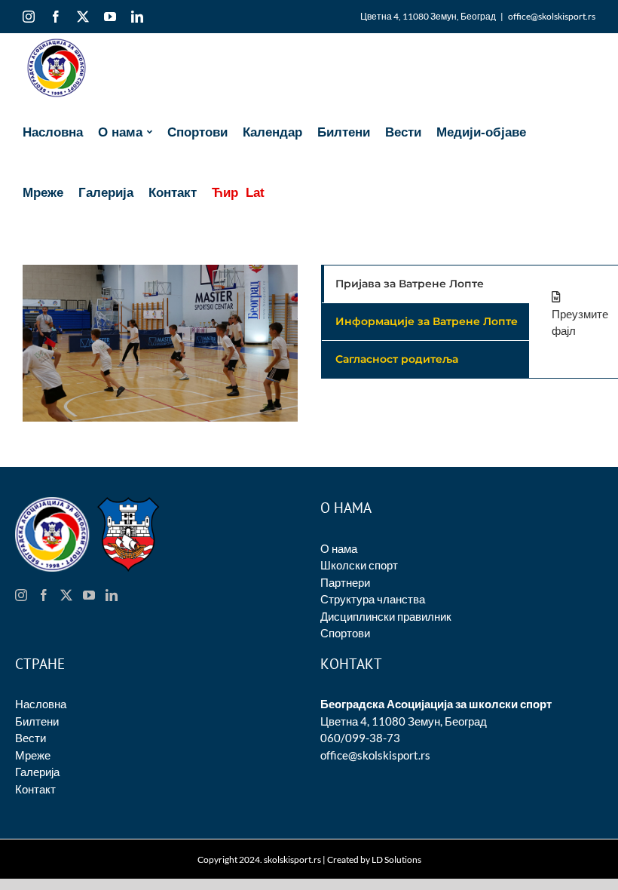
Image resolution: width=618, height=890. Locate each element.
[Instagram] (21, 595)
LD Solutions (396, 859)
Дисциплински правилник (385, 616)
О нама (338, 548)
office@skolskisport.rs (551, 16)
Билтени (37, 721)
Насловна (40, 703)
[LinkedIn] (112, 595)
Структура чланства (372, 599)
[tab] (425, 283)
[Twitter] (66, 595)
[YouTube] (89, 595)
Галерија (37, 771)
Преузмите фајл (580, 322)
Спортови (345, 633)
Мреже (32, 755)
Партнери (345, 582)
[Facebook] (44, 595)
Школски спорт (359, 565)
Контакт (35, 789)
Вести (30, 737)
